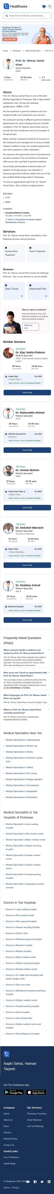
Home (5, 51)
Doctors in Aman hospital (17, 1012)
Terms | (7, 1187)
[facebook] (35, 1181)
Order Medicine (34, 1120)
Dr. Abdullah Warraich (30, 527)
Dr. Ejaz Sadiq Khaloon (30, 352)
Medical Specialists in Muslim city (21, 746)
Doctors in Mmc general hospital (21, 921)
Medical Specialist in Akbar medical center (26, 839)
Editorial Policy (10, 1139)
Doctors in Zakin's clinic (17, 933)
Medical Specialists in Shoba (19, 752)
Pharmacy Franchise (37, 1113)
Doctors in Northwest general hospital (23, 939)
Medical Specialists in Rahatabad (21, 797)
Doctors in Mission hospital (18, 951)
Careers (7, 1132)
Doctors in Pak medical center (20, 915)
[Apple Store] (36, 1092)
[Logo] (7, 1054)
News (6, 1126)
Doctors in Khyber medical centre (21, 1000)
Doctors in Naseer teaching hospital (23, 927)
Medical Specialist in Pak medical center (25, 833)
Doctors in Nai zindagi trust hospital (22, 1033)
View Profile (27, 393)
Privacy (15, 1187)
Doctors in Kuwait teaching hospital (22, 1006)
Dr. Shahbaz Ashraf (28, 585)
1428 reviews (46, 80)
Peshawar (17, 51)
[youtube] (28, 1181)
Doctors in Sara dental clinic (19, 1018)
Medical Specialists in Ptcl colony (21, 773)
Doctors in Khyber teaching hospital (22, 963)
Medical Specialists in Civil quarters (22, 785)
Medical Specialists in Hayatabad (21, 791)
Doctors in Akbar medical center (21, 957)
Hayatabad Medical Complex (17, 213)
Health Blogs (10, 1163)
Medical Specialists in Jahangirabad (23, 740)
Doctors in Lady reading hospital (21, 909)
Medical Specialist (33, 51)
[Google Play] (14, 1092)
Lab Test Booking (35, 1126)
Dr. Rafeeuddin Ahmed (30, 412)
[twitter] (42, 1181)
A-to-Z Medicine (11, 1157)
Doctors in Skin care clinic (18, 984)
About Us (8, 1120)
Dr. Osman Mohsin (27, 470)
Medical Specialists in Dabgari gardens (24, 779)
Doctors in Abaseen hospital (19, 945)
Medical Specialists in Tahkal (19, 767)
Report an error (28, 326)
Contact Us (9, 1145)
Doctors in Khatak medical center (21, 969)
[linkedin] (49, 1181)
